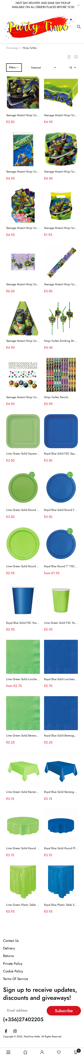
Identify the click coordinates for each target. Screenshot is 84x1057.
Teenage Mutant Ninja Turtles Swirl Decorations (34, 284)
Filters (12, 67)
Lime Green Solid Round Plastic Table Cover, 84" (35, 848)
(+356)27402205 (23, 1019)
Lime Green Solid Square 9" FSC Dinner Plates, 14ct (38, 454)
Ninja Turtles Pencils (56, 397)
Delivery (9, 948)
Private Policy (12, 963)
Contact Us (11, 940)
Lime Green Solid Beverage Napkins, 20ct (31, 736)
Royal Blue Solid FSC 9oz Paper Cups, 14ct (32, 623)
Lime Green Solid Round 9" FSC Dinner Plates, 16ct (37, 510)
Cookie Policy (13, 971)
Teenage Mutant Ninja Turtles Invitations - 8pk (33, 228)
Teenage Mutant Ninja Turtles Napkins (29, 115)
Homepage (12, 48)
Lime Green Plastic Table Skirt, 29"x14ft (30, 905)
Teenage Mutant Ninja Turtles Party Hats (29, 341)
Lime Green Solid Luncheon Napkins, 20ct (32, 679)
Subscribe (64, 1011)
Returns (8, 956)
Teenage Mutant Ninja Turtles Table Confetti (32, 397)
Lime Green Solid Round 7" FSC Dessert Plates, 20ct (38, 566)
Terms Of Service (15, 978)
